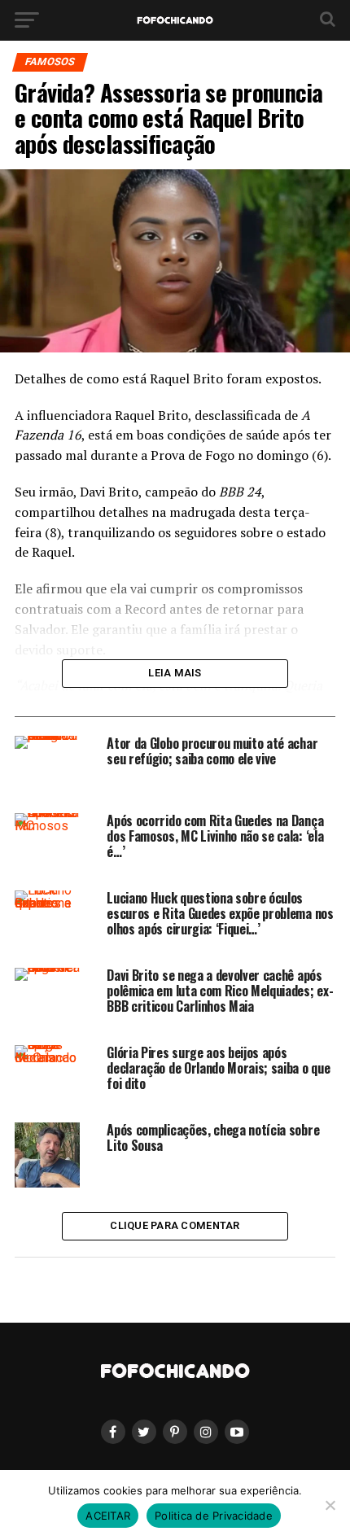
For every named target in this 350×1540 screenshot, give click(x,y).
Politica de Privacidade (214, 1515)
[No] (330, 1505)
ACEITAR (107, 1515)
